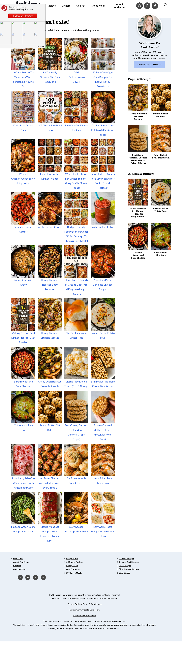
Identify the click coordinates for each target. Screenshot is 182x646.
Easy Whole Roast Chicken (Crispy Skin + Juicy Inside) (23, 178)
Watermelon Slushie (103, 227)
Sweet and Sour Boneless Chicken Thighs (102, 284)
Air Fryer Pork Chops (49, 227)
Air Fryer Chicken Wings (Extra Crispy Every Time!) (50, 483)
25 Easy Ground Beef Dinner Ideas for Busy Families (23, 337)
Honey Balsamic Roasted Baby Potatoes (50, 284)
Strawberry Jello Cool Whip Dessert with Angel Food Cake (23, 483)
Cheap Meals (98, 5)
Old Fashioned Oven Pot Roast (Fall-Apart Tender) (102, 130)
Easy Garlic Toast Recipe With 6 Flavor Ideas (102, 531)
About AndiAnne (119, 6)
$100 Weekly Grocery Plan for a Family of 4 (50, 77)
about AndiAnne (148, 64)
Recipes (51, 5)
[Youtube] (27, 577)
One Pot (80, 5)
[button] (40, 46)
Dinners (65, 5)
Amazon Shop (19, 569)
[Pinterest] (147, 5)
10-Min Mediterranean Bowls (76, 77)
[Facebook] (155, 5)
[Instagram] (139, 5)
